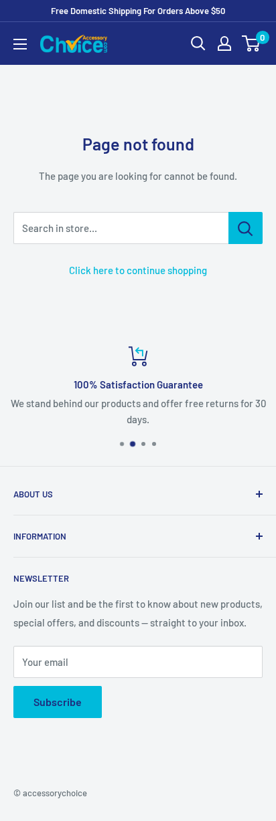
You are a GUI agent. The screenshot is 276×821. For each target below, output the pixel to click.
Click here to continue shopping (138, 270)
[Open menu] (20, 44)
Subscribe (57, 701)
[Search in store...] (245, 228)
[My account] (224, 43)
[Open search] (198, 43)
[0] (251, 43)
